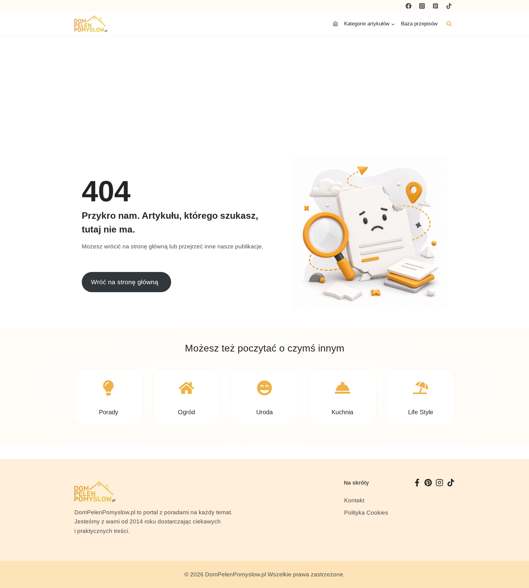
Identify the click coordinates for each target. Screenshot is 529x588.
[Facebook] (409, 6)
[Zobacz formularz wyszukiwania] (449, 23)
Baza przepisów (419, 24)
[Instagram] (422, 6)
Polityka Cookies (366, 512)
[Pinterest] (435, 6)
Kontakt (354, 500)
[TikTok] (449, 6)
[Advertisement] (264, 82)
